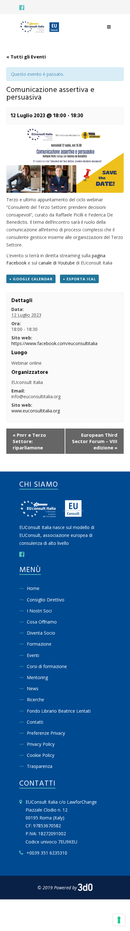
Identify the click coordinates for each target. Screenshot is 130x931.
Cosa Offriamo (42, 622)
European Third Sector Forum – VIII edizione (94, 441)
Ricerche (35, 700)
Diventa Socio (41, 633)
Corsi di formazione (47, 666)
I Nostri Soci (39, 611)
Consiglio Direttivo (45, 600)
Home (33, 588)
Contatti (35, 722)
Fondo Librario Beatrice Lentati (59, 711)
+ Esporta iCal (79, 279)
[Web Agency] (85, 888)
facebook (21, 7)
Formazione (39, 644)
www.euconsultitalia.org (35, 411)
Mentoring (37, 677)
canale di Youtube (56, 263)
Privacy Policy (41, 744)
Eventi (33, 655)
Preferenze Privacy (46, 733)
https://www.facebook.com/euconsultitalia (54, 343)
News (32, 688)
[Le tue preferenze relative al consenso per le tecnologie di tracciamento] (119, 920)
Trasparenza (39, 766)
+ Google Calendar (31, 279)
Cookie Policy (40, 755)
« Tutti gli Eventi (26, 56)
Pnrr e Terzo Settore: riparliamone (29, 441)
